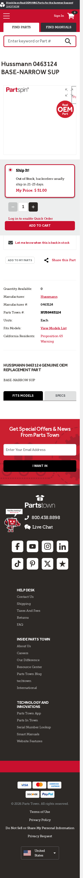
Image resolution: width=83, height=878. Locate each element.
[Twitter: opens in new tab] (47, 564)
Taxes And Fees (28, 610)
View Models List (53, 328)
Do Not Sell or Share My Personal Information (40, 828)
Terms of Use (40, 812)
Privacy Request (40, 836)
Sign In (59, 15)
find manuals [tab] (58, 27)
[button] (69, 92)
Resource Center (29, 667)
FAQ (20, 624)
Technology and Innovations (32, 704)
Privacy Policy (40, 820)
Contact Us (25, 597)
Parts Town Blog (29, 674)
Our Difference (28, 660)
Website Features (29, 741)
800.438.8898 (46, 517)
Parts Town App (29, 713)
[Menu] (6, 16)
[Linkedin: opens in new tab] (62, 546)
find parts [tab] (21, 27)
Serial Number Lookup (34, 727)
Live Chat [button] (42, 527)
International (27, 688)
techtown (24, 681)
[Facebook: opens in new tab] (17, 546)
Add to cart (40, 226)
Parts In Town (27, 720)
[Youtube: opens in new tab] (32, 546)
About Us (24, 646)
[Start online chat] (13, 520)
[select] (40, 852)
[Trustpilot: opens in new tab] (62, 564)
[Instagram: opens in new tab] (47, 546)
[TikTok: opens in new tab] (17, 564)
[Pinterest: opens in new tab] (32, 564)
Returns (23, 617)
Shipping (24, 603)
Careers (22, 653)
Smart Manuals (28, 734)
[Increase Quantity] (33, 207)
